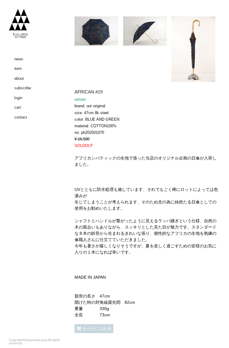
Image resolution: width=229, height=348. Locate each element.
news (18, 59)
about (19, 78)
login (18, 98)
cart (17, 107)
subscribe (22, 88)
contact (20, 117)
